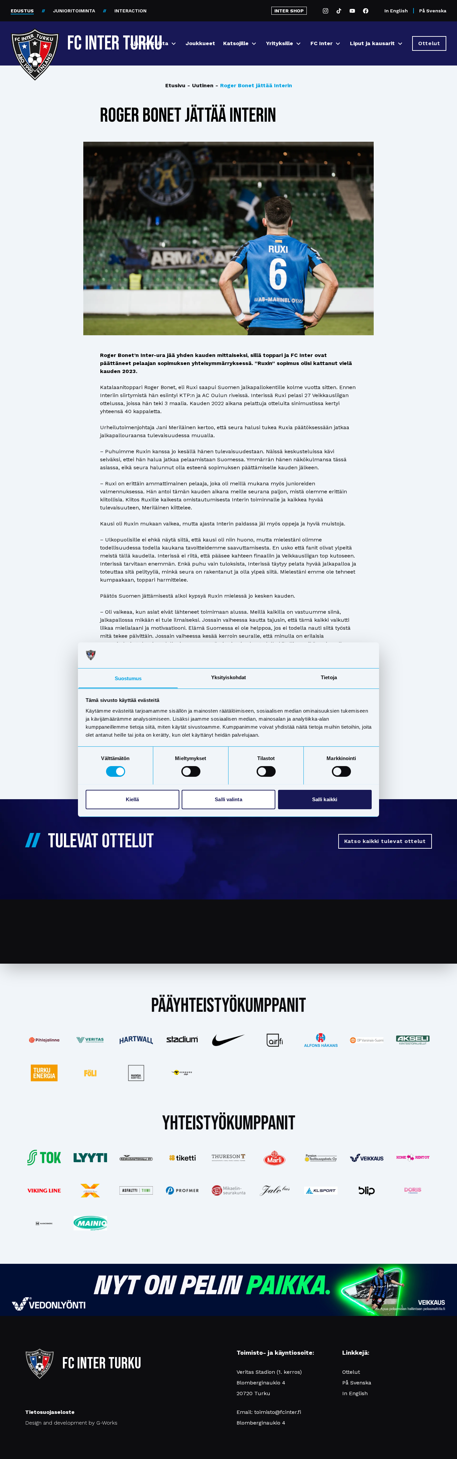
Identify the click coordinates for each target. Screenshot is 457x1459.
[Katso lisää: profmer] (182, 1190)
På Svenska (432, 10)
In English (396, 10)
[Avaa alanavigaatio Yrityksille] (298, 43)
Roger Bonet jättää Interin (253, 85)
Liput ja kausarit (372, 43)
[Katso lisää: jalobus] (275, 1190)
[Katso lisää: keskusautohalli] (136, 1158)
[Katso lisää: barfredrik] (413, 1190)
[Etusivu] (35, 40)
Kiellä (132, 799)
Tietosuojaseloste (50, 1412)
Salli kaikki (324, 799)
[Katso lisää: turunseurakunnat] (228, 1190)
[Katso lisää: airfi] (275, 1040)
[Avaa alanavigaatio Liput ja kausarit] (400, 43)
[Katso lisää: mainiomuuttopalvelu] (90, 1223)
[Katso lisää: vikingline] (44, 1191)
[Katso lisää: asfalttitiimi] (136, 1190)
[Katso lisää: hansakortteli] (136, 1073)
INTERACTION (130, 10)
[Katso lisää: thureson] (228, 1157)
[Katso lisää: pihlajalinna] (44, 1040)
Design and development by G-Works (71, 1423)
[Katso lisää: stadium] (182, 1040)
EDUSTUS (22, 10)
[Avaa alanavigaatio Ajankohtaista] (174, 43)
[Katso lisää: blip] (367, 1190)
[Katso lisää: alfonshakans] (321, 1040)
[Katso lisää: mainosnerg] (44, 1223)
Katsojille (236, 43)
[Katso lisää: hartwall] (136, 1040)
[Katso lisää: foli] (90, 1073)
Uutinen (200, 85)
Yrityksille (279, 43)
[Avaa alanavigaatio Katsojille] (254, 43)
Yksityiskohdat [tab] (228, 677)
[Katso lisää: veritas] (90, 1040)
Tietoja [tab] (329, 677)
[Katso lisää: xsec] (90, 1190)
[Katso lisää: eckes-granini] (275, 1157)
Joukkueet (200, 43)
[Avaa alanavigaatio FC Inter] (338, 43)
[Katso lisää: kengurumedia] (182, 1073)
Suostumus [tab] (128, 678)
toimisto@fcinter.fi (277, 1412)
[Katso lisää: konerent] (413, 1158)
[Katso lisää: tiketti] (182, 1157)
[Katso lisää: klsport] (321, 1191)
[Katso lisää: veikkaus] (367, 1158)
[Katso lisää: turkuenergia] (44, 1073)
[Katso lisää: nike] (228, 1040)
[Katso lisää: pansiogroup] (321, 1158)
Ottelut (351, 1372)
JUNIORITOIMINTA (74, 10)
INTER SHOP (289, 10)
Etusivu (175, 85)
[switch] (190, 771)
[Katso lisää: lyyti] (90, 1157)
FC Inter (321, 43)
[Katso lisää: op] (367, 1040)
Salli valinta (228, 799)
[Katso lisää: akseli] (413, 1040)
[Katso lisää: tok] (44, 1158)
